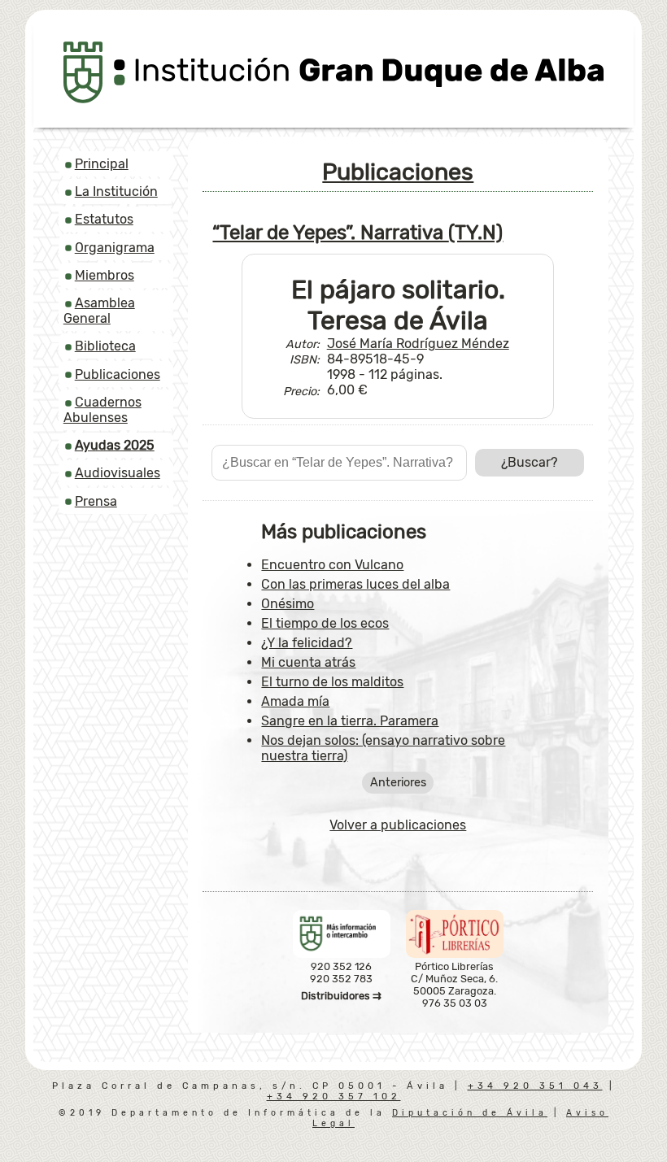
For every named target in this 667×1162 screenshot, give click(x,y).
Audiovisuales (117, 473)
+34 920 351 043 (535, 1086)
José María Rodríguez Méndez (418, 343)
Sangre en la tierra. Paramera (349, 721)
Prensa (96, 501)
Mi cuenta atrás (308, 662)
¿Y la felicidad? (306, 643)
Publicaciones (117, 374)
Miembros (104, 275)
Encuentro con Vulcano (332, 564)
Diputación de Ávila (469, 1113)
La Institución (116, 191)
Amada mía (295, 701)
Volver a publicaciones (397, 825)
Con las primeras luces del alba (355, 584)
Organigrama (115, 247)
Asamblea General (99, 310)
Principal (102, 164)
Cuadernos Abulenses (102, 409)
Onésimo (287, 603)
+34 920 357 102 (334, 1096)
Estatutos (104, 219)
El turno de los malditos (332, 682)
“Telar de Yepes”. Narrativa (357, 232)
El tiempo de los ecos (325, 623)
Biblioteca (105, 346)
